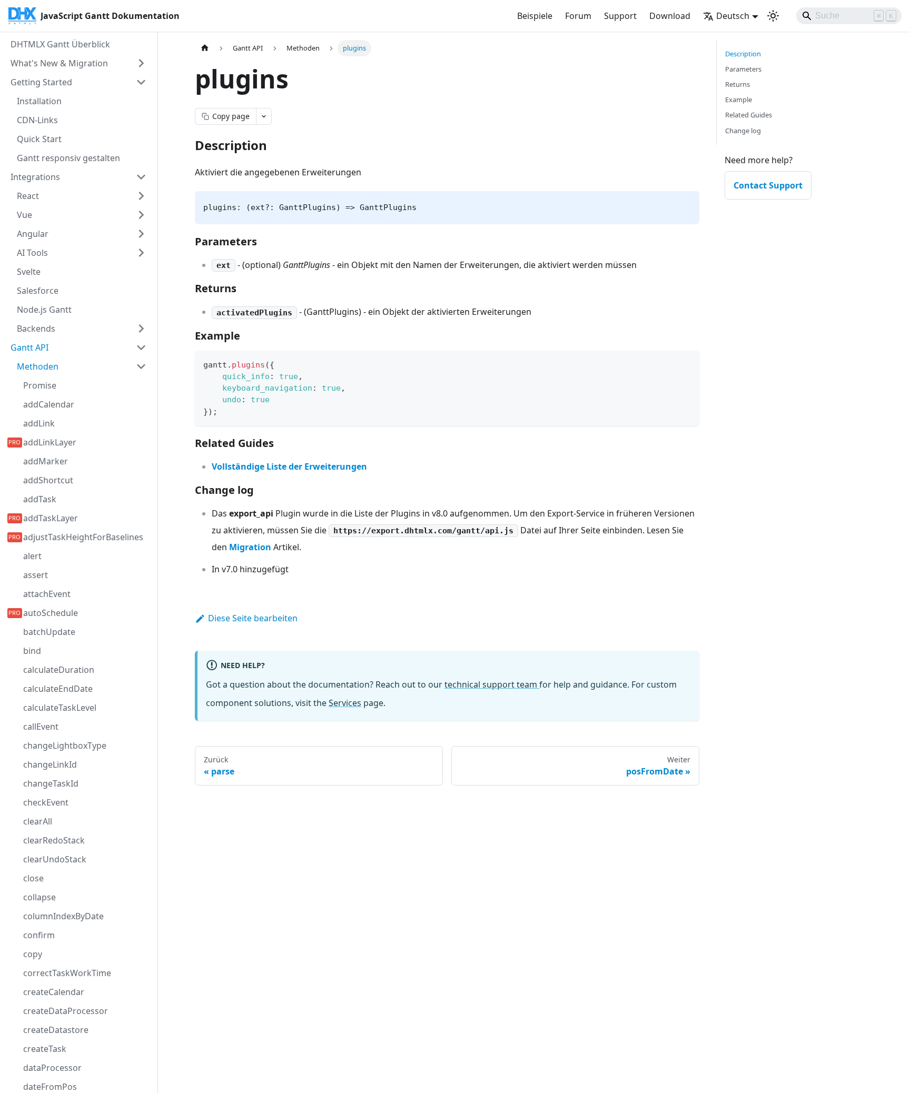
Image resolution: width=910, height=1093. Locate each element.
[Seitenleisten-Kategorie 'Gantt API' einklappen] (141, 347)
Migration (250, 547)
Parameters (743, 69)
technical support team (491, 684)
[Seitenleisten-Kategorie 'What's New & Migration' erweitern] (141, 63)
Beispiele (534, 16)
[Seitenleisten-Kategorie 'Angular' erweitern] (141, 233)
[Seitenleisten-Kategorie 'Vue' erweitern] (141, 214)
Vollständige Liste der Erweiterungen (289, 466)
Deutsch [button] (732, 16)
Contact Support (768, 185)
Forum (578, 16)
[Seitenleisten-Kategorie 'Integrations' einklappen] (141, 176)
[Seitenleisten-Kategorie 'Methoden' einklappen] (141, 366)
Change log (743, 130)
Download (669, 16)
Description (743, 53)
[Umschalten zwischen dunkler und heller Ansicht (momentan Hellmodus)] (773, 15)
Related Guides (748, 115)
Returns (737, 84)
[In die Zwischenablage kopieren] (686, 363)
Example (738, 99)
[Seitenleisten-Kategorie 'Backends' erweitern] (141, 328)
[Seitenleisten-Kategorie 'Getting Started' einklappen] (141, 82)
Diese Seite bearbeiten (253, 618)
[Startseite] (205, 48)
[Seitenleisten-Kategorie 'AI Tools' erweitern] (141, 252)
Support (620, 16)
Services (345, 703)
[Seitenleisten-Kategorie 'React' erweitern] (141, 195)
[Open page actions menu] (264, 116)
